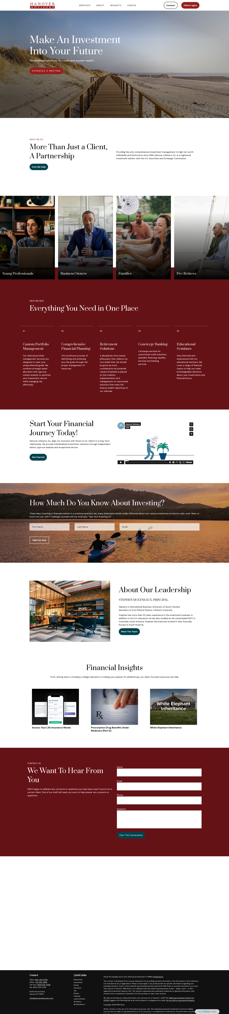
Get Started (38, 457)
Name (120, 767)
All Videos (77, 1002)
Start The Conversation (131, 835)
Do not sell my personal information (180, 1000)
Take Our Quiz (39, 540)
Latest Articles (79, 999)
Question (121, 809)
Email (119, 781)
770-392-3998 (41, 982)
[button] (85, 5)
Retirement (78, 980)
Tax (75, 991)
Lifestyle (77, 996)
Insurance (77, 988)
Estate (76, 985)
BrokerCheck (158, 977)
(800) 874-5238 (43, 985)
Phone (120, 795)
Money (76, 993)
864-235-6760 (41, 980)
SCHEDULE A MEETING (46, 70)
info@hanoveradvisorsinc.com (41, 998)
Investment (78, 982)
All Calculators (79, 1004)
